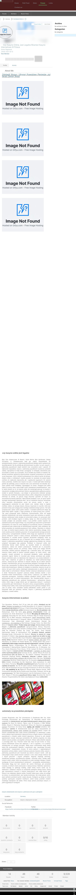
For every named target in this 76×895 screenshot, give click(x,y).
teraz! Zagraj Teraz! (26, 75)
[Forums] (1, 19)
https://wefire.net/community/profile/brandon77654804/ (21, 809)
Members (13, 13)
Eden (35, 3)
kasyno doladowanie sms (9, 792)
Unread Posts (58, 881)
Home (17, 3)
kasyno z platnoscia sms (25, 792)
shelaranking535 (35, 881)
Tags (66, 881)
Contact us (18, 7)
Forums (4, 13)
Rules (12, 881)
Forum (43, 3)
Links (51, 3)
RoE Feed (25, 3)
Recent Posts (25, 13)
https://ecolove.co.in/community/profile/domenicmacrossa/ (48, 809)
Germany (23, 796)
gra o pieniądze (37, 792)
